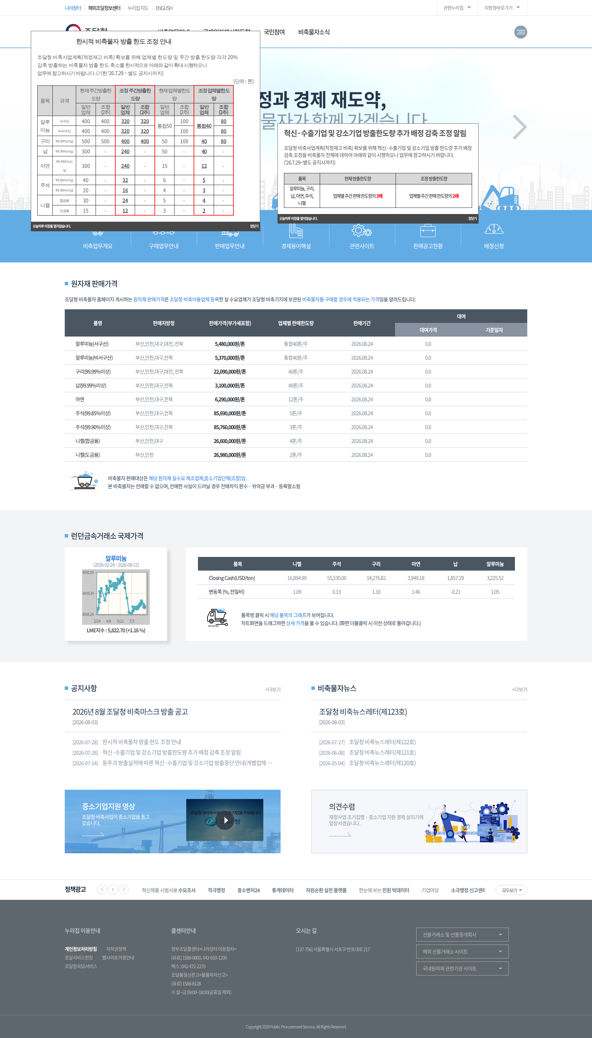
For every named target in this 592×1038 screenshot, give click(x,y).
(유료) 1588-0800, (186, 957)
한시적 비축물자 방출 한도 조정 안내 (126, 742)
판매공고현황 (428, 246)
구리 (376, 563)
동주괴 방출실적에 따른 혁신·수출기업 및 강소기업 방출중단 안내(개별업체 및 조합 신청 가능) (176, 763)
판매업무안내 (230, 246)
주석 (336, 563)
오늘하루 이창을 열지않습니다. (298, 218)
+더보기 (273, 689)
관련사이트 (362, 246)
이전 (102, 889)
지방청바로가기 (498, 7)
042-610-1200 (215, 957)
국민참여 (274, 31)
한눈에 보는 (318, 890)
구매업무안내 (164, 246)
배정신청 (494, 246)
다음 (520, 127)
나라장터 (73, 7)
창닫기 (472, 218)
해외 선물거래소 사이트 (445, 951)
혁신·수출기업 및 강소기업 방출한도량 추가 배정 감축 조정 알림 (156, 752)
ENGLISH (164, 7)
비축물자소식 (314, 31)
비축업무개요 (98, 246)
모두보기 (509, 890)
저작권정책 (116, 948)
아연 (416, 563)
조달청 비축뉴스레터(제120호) (367, 763)
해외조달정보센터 (104, 7)
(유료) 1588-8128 (186, 983)
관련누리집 (453, 7)
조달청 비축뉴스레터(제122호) (367, 742)
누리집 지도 (138, 7)
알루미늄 (495, 563)
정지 (113, 889)
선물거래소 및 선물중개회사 (449, 934)
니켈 (297, 563)
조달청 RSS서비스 (81, 966)
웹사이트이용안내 (118, 957)
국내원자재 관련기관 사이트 (449, 968)
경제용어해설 (296, 246)
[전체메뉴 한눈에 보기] (520, 32)
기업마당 (364, 890)
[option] (150, 890)
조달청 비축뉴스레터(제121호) (367, 752)
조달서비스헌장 (79, 957)
